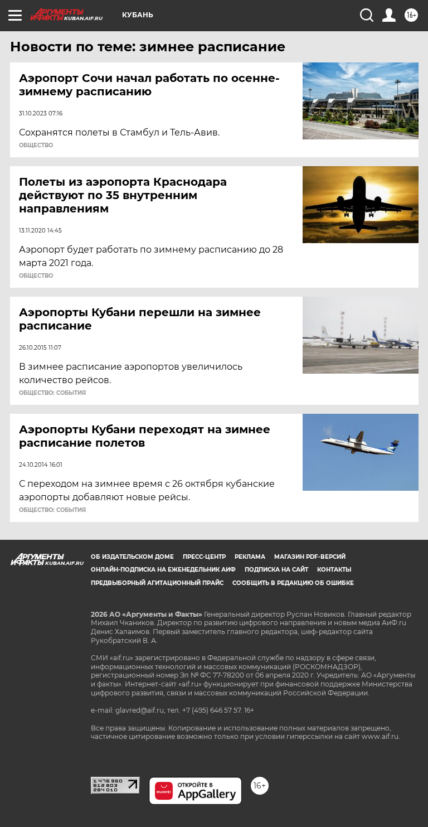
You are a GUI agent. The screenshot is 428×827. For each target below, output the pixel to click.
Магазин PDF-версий (310, 556)
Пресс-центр (204, 556)
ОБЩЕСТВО (36, 145)
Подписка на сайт (276, 569)
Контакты (334, 569)
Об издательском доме (132, 556)
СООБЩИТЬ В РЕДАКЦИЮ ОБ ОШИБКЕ (293, 583)
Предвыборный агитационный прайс (157, 583)
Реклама (250, 556)
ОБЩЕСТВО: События (52, 393)
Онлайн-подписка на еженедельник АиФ (163, 569)
